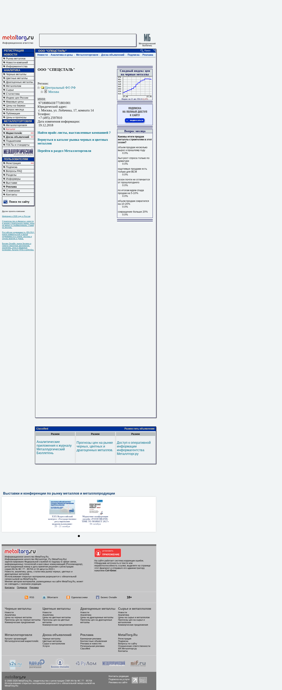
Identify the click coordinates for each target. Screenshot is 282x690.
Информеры (13, 179)
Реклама (11, 186)
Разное (55, 434)
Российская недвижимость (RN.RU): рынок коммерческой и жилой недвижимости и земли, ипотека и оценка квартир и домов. (18, 235)
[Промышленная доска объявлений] (37, 668)
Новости (42, 54)
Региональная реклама (92, 646)
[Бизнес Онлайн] (60, 668)
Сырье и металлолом (134, 608)
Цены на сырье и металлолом (134, 617)
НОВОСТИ (10, 54)
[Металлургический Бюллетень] (114, 668)
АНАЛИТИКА (12, 70)
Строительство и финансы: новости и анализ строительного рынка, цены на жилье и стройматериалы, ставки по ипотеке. (18, 224)
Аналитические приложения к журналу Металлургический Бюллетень (54, 447)
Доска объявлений (17, 137)
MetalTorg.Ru (127, 635)
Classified (42, 428)
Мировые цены (15, 101)
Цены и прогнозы (16, 117)
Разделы (11, 175)
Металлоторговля (16, 125)
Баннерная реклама (90, 638)
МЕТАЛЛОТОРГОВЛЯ (18, 121)
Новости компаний (17, 62)
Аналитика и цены (62, 54)
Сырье (10, 90)
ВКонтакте (52, 597)
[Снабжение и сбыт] (15, 668)
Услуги (46, 646)
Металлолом (13, 86)
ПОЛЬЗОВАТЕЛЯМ (16, 159)
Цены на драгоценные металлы (96, 617)
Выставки (11, 182)
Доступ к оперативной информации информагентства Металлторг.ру (134, 448)
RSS (32, 597)
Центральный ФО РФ (60, 87)
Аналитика (10, 615)
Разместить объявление (139, 428)
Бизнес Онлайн (109, 597)
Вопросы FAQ (14, 171)
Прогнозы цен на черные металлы (23, 620)
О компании (13, 190)
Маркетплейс (14, 133)
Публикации (13, 113)
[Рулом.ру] (86, 668)
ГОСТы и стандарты (18, 144)
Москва (53, 91)
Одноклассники (79, 597)
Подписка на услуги (119, 679)
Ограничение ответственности (134, 646)
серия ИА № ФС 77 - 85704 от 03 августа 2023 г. (30, 569)
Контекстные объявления (93, 641)
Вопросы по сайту (127, 643)
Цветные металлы (17, 78)
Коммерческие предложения (20, 622)
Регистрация (13, 163)
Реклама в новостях (91, 643)
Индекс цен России (17, 97)
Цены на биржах (15, 105)
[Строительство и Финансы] (138, 668)
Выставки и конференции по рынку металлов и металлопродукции (59, 493)
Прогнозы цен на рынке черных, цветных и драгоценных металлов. (95, 446)
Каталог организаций (15, 638)
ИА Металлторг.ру (127, 648)
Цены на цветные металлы (57, 617)
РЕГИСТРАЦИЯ (14, 50)
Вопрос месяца (15, 109)
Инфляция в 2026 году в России (16, 216)
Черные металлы (16, 74)
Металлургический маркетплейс (22, 641)
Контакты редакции (119, 676)
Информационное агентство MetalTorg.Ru (27, 556)
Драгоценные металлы (19, 82)
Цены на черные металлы (18, 617)
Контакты (11, 194)
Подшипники (13, 141)
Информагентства (16, 66)
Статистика (13, 93)
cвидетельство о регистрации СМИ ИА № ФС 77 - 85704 (62, 680)
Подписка (11, 167)
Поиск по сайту (19, 201)
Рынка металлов (15, 58)
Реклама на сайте (118, 682)
